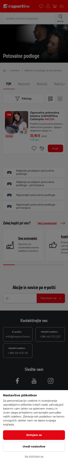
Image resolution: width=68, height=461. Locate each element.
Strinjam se (34, 435)
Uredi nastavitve (34, 446)
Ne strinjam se (34, 456)
